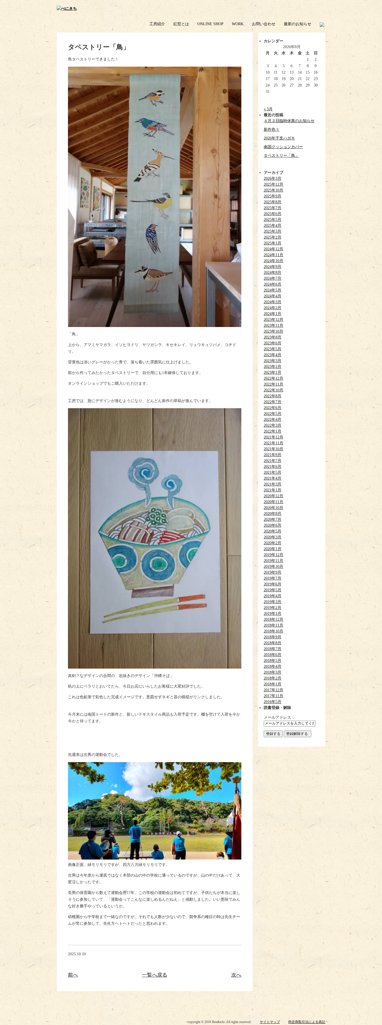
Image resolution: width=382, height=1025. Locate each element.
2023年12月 (273, 319)
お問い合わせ (263, 24)
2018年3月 (272, 672)
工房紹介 (157, 24)
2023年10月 (273, 331)
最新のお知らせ (297, 24)
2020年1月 (272, 549)
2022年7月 (272, 402)
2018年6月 (272, 655)
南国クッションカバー (283, 147)
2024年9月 (272, 267)
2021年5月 (272, 472)
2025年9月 (272, 196)
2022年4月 (272, 419)
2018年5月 (272, 661)
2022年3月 (272, 425)
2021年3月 (272, 484)
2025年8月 (272, 202)
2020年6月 (272, 525)
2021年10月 (273, 449)
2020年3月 (272, 537)
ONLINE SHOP (210, 24)
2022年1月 (272, 431)
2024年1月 (272, 314)
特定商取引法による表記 (306, 1022)
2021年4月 (272, 478)
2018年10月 (273, 631)
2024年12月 (273, 249)
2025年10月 (273, 190)
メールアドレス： (279, 717)
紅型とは (181, 24)
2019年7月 (272, 578)
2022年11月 (273, 384)
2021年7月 (272, 461)
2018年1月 (272, 684)
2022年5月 (272, 414)
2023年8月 (272, 337)
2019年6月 (272, 584)
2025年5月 (272, 220)
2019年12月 (273, 555)
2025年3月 (272, 231)
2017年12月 (273, 690)
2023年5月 (272, 349)
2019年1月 (272, 613)
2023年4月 (272, 355)
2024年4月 (272, 296)
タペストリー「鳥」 (281, 155)
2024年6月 (272, 284)
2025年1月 (272, 243)
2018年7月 (272, 649)
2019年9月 (272, 572)
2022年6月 (272, 408)
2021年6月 (272, 466)
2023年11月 (273, 325)
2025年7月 (272, 208)
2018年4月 (272, 666)
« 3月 (268, 109)
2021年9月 (272, 455)
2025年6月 (272, 214)
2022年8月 (272, 396)
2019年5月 (272, 590)
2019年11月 (273, 561)
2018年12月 (273, 619)
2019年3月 (272, 602)
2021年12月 (273, 437)
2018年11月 (273, 625)
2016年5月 (272, 702)
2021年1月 (272, 490)
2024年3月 (272, 302)
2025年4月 (272, 225)
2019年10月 (273, 566)
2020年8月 (272, 514)
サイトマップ (270, 1022)
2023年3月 (272, 361)
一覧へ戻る (154, 975)
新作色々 (271, 129)
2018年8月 (272, 643)
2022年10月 (273, 390)
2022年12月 (273, 378)
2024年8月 (272, 272)
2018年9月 (272, 637)
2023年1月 (272, 372)
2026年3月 (272, 178)
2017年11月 (273, 696)
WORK (238, 24)
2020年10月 (273, 508)
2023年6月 (272, 343)
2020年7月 (272, 519)
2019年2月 (272, 608)
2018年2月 (272, 678)
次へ (236, 975)
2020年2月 (272, 543)
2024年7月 (272, 278)
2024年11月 (273, 255)
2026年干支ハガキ (279, 138)
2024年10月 (273, 261)
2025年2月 (272, 237)
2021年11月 (273, 443)
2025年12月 (273, 184)
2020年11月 (273, 502)
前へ (73, 975)
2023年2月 (272, 367)
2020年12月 (273, 496)
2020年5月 (272, 531)
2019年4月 (272, 596)
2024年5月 (272, 290)
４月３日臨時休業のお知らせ (289, 121)
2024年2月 (272, 308)
